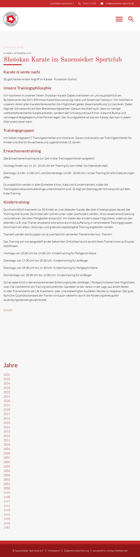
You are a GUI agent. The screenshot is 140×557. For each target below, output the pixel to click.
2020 (6, 401)
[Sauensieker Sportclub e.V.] (10, 19)
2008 (6, 453)
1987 (6, 527)
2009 (6, 449)
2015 (6, 422)
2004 (6, 471)
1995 (6, 510)
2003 (6, 475)
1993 (6, 519)
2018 (6, 409)
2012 (6, 436)
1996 (6, 505)
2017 (6, 414)
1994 (6, 514)
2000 (6, 488)
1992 (6, 523)
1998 (6, 497)
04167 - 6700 (89, 3)
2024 (6, 383)
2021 (6, 396)
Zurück (7, 310)
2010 (6, 444)
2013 (6, 431)
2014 (6, 427)
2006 (6, 462)
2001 (6, 484)
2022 (6, 392)
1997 (6, 501)
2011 (6, 440)
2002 (6, 479)
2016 (6, 418)
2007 (6, 457)
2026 (6, 374)
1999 (6, 492)
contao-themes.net (117, 550)
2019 (6, 405)
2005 (6, 466)
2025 (6, 379)
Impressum (54, 550)
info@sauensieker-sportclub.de (120, 3)
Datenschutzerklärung (76, 550)
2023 (6, 388)
